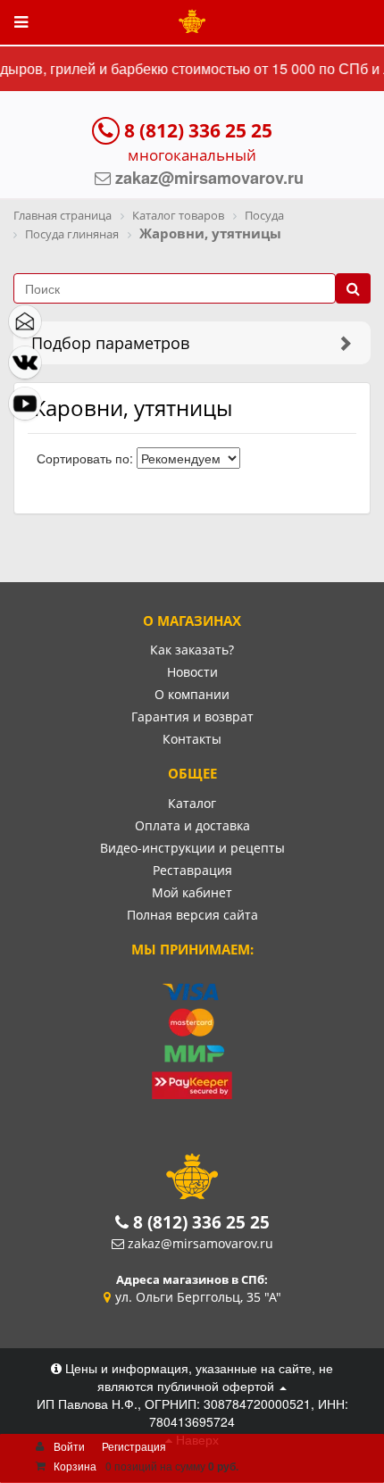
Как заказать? (192, 649)
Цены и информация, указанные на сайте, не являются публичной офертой (197, 1377)
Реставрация (192, 870)
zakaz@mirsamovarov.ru (200, 1243)
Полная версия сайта (192, 914)
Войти (69, 1446)
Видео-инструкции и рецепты (192, 847)
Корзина (75, 1465)
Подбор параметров (110, 343)
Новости (192, 671)
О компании (192, 694)
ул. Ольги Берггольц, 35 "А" (198, 1296)
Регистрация (134, 1446)
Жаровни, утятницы (130, 407)
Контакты (192, 738)
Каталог (192, 803)
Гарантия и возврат (192, 716)
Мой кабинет (192, 892)
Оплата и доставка (192, 825)
